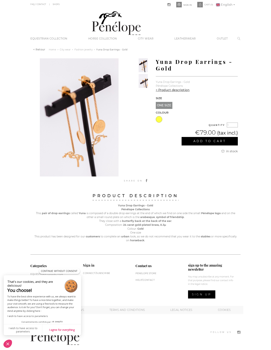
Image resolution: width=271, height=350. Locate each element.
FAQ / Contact (38, 4)
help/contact (145, 280)
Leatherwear (185, 38)
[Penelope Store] (116, 22)
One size (164, 105)
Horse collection (102, 38)
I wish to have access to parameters (27, 316)
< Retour (39, 49)
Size (159, 98)
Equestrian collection (48, 38)
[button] (7, 343)
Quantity (217, 125)
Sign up (201, 294)
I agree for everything (62, 330)
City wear (146, 38)
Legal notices (181, 310)
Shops (56, 4)
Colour (162, 112)
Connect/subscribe (96, 273)
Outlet (222, 38)
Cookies (224, 310)
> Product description (173, 90)
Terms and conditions (127, 310)
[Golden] (159, 119)
